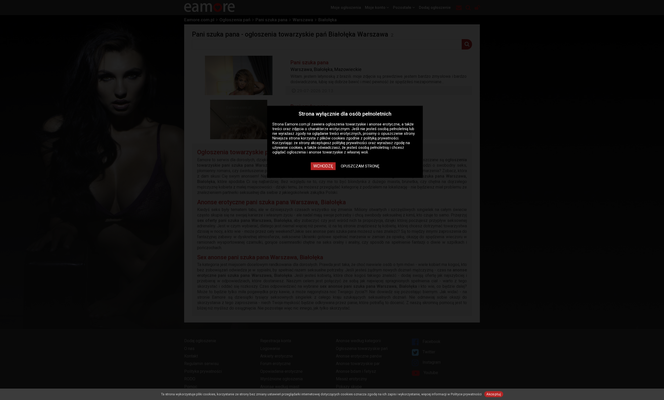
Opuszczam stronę (360, 166)
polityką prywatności (381, 138)
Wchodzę (323, 166)
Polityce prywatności (466, 394)
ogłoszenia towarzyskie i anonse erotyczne (363, 124)
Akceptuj (493, 394)
